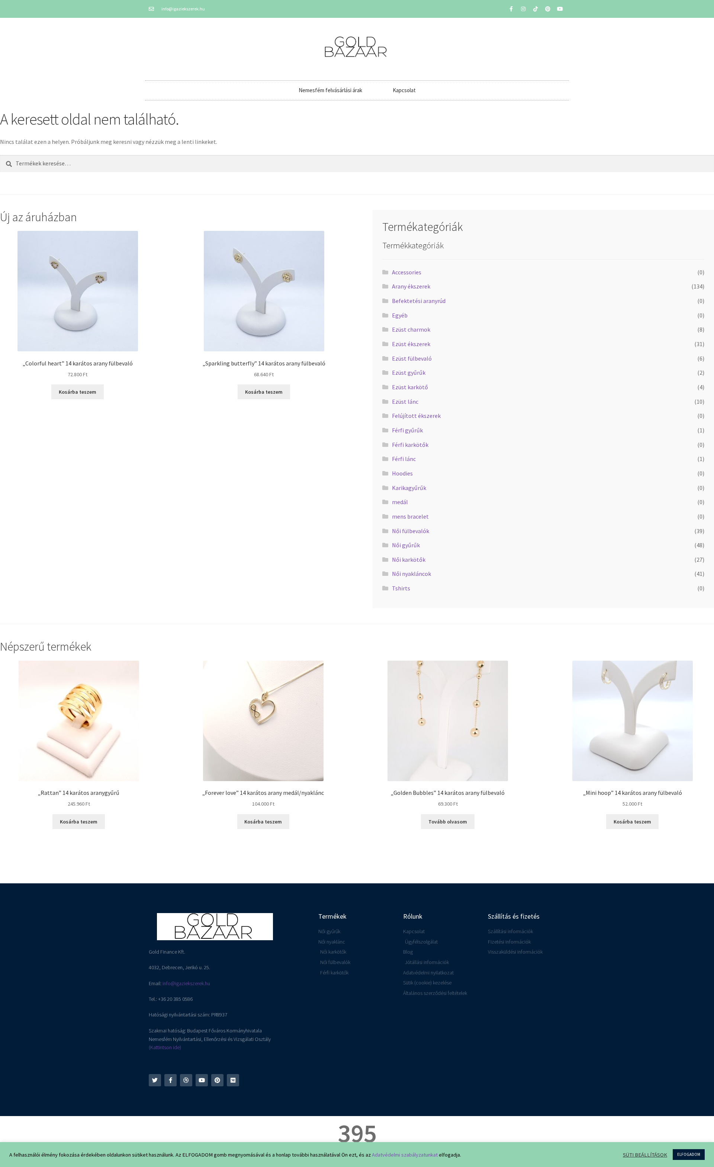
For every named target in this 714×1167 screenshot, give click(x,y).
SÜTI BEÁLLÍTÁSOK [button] (645, 1154)
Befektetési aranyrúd (419, 300)
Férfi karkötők (410, 444)
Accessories (406, 272)
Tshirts (401, 588)
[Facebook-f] (511, 9)
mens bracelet (410, 516)
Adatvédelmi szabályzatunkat (405, 1154)
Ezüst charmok (411, 329)
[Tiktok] (535, 9)
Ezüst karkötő (410, 387)
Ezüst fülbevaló (412, 358)
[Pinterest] (548, 9)
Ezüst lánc (405, 401)
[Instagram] (523, 9)
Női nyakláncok (411, 573)
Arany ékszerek (411, 286)
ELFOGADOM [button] (688, 1154)
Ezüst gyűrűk (408, 372)
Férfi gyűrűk (407, 430)
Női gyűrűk (406, 545)
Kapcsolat (404, 90)
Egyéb (400, 315)
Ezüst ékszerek (411, 344)
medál (400, 502)
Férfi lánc (404, 458)
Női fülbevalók (410, 531)
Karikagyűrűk (409, 487)
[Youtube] (560, 9)
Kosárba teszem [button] (77, 392)
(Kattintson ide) (165, 1047)
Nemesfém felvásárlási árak (330, 90)
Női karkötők (408, 559)
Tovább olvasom (447, 821)
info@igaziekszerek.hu (186, 983)
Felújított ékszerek (416, 415)
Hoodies (402, 473)
